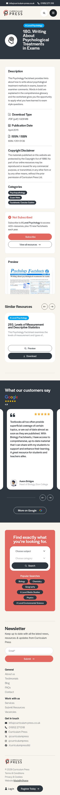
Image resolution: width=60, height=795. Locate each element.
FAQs (8, 687)
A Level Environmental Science (30, 602)
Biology (22, 581)
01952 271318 (17, 727)
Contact (9, 692)
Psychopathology (17, 192)
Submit (27, 658)
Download (31, 356)
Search (31, 565)
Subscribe (30, 236)
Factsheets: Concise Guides (22, 202)
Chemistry (37, 581)
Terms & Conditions (14, 773)
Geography (30, 586)
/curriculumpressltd (19, 745)
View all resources (29, 244)
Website (16, 780)
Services (9, 703)
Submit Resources (15, 707)
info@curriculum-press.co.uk (21, 3)
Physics (30, 597)
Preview (32, 348)
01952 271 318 (47, 3)
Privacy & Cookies (14, 776)
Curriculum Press (17, 732)
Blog (7, 683)
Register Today (28, 788)
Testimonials (11, 678)
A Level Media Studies (30, 592)
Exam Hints (15, 197)
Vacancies (10, 712)
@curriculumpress (19, 736)
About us (10, 674)
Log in (11, 788)
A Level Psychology (33, 25)
